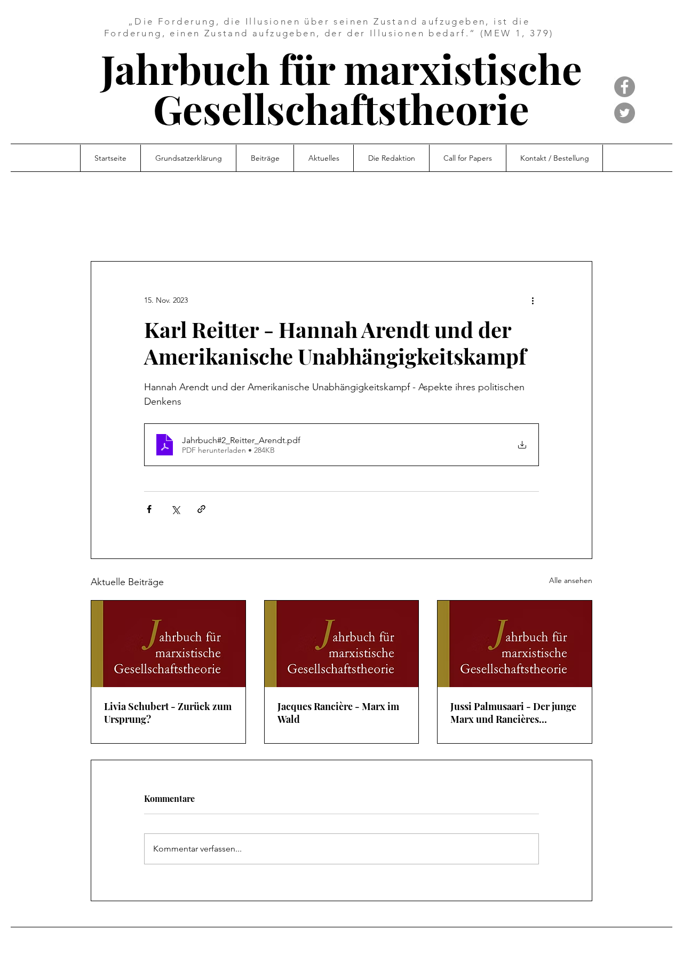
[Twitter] (624, 113)
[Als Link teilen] (201, 509)
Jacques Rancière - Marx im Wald (338, 713)
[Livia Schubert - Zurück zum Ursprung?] (168, 644)
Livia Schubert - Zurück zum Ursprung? (168, 713)
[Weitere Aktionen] (532, 300)
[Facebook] (624, 86)
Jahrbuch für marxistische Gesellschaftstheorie (341, 88)
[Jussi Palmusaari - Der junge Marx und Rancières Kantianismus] (515, 644)
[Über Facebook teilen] (149, 509)
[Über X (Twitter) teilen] (175, 509)
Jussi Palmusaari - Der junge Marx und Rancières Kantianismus (513, 713)
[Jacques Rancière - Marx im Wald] (342, 644)
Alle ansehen (570, 580)
